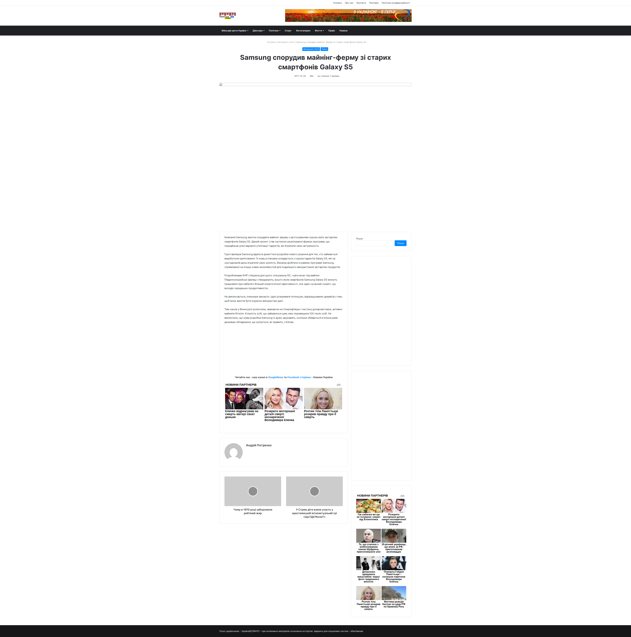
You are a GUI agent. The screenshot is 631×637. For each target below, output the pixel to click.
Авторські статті (285, 42)
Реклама (373, 2)
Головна (337, 2)
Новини (343, 30)
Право (331, 30)
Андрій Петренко (259, 445)
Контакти (361, 2)
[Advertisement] (283, 352)
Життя (318, 30)
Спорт (288, 30)
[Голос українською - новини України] (227, 15)
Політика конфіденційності (396, 2)
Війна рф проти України (234, 30)
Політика (273, 30)
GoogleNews (275, 377)
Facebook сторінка (299, 377)
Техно (324, 49)
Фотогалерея (303, 30)
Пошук (359, 238)
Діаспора (257, 30)
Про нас (349, 2)
